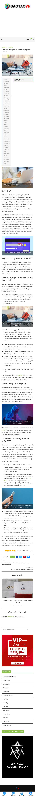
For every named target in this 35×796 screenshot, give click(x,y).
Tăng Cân (6, 721)
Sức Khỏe (6, 718)
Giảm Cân (6, 691)
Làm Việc (5, 706)
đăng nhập (10, 616)
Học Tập (5, 699)
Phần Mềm (6, 714)
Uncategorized (7, 725)
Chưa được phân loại (9, 676)
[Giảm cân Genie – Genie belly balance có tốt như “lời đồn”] (17, 588)
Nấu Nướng (6, 710)
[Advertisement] (17, 21)
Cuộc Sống (10, 47)
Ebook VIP (6, 688)
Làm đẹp (4, 47)
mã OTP (20, 375)
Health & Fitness (8, 695)
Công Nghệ (6, 680)
